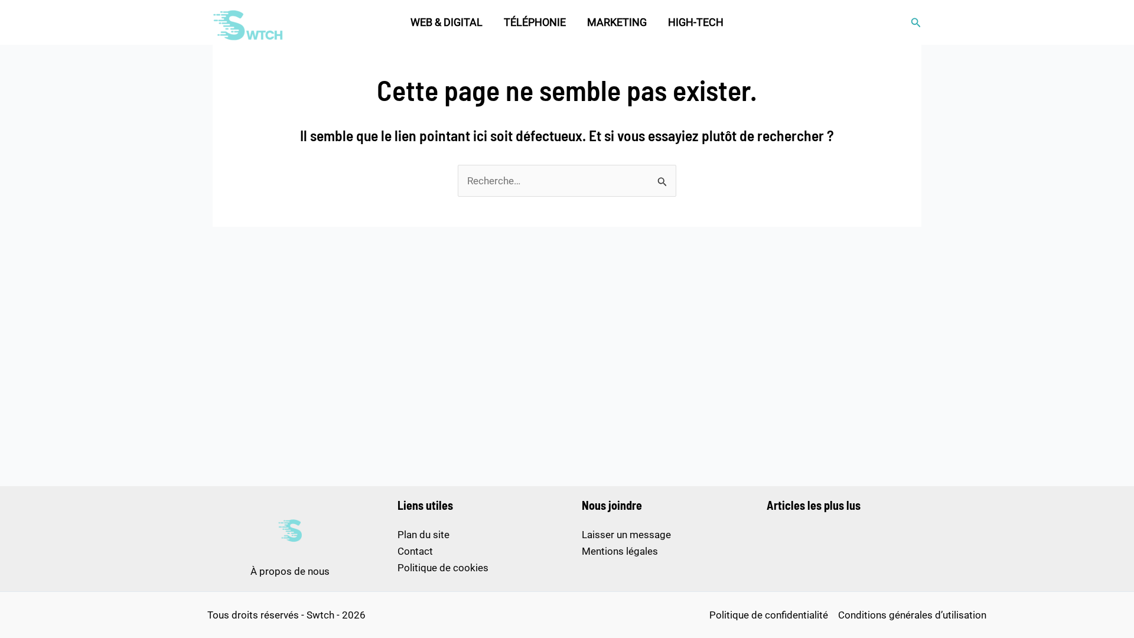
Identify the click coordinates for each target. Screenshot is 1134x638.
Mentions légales (620, 551)
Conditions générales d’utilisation (912, 615)
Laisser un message (626, 535)
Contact (415, 551)
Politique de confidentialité (768, 615)
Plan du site (423, 535)
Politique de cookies (442, 568)
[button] (916, 22)
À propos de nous (290, 571)
